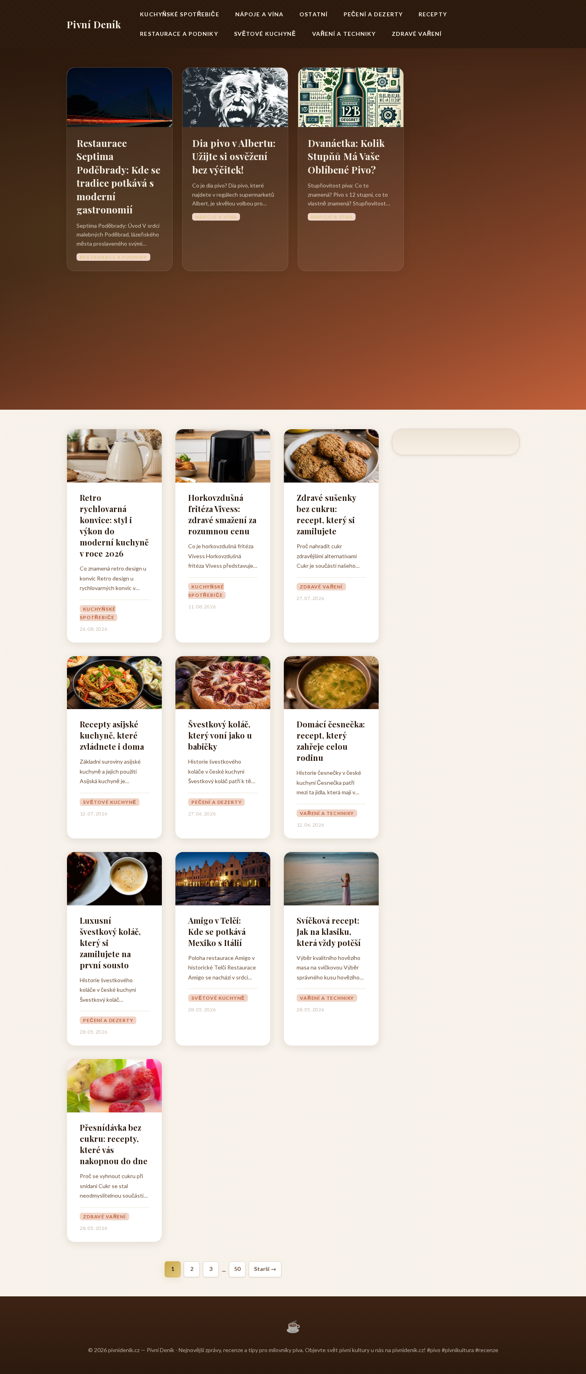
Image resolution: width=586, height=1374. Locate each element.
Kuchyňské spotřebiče (179, 14)
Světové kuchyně (265, 33)
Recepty (433, 14)
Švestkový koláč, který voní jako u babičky (220, 735)
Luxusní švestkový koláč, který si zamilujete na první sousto (110, 942)
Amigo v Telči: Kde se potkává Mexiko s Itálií (217, 931)
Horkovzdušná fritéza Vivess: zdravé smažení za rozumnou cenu (222, 514)
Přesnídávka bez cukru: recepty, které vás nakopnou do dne (113, 1144)
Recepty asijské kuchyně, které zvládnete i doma (112, 735)
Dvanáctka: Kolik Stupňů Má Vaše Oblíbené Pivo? (346, 156)
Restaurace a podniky (179, 33)
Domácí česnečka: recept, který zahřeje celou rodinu (331, 741)
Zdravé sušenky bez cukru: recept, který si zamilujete (326, 514)
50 (237, 1268)
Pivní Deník (94, 24)
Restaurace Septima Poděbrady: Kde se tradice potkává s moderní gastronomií (118, 176)
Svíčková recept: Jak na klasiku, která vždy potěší (329, 931)
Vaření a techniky (344, 33)
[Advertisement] (293, 331)
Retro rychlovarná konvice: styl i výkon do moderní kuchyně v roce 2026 (114, 525)
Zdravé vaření (417, 33)
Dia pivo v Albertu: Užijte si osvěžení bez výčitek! (233, 156)
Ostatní (313, 14)
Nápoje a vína (259, 14)
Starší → (265, 1268)
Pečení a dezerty (373, 14)
